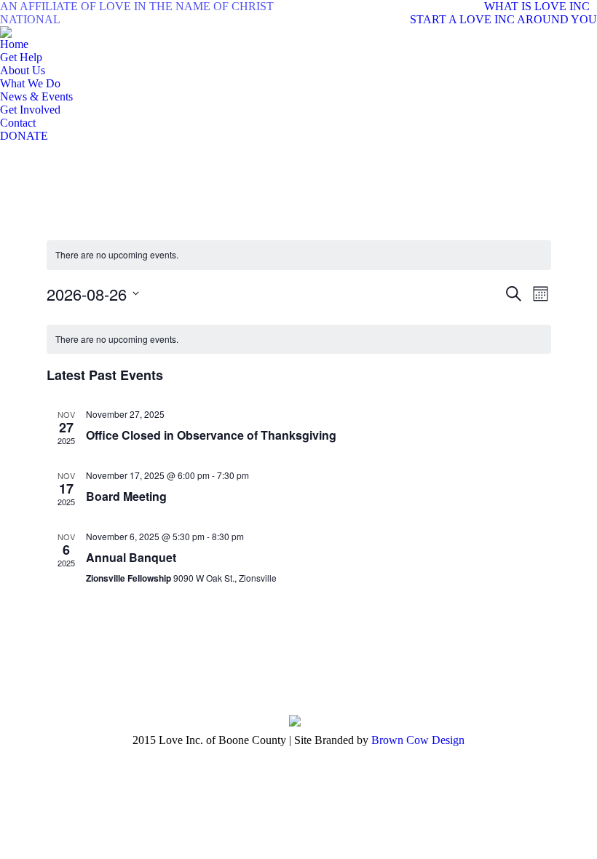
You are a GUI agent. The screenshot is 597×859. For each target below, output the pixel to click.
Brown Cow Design (417, 740)
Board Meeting (126, 496)
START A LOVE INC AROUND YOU (503, 19)
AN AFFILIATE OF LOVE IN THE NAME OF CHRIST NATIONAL (137, 12)
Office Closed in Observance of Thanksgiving (211, 435)
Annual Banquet (131, 557)
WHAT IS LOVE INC (537, 6)
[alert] (299, 255)
